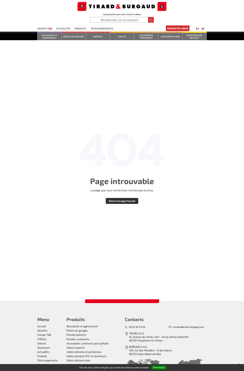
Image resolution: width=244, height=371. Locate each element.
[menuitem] (197, 29)
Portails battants (76, 335)
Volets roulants (75, 347)
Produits (80, 28)
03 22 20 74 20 (137, 326)
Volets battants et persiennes (84, 352)
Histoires (42, 330)
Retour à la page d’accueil (122, 201)
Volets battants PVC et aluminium (86, 356)
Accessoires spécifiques (146, 36)
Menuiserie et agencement (49, 36)
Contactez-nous (177, 28)
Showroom (43, 347)
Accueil (41, 326)
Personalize (159, 367)
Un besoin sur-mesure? (194, 36)
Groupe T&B (44, 335)
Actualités (63, 28)
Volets (122, 36)
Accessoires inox (170, 36)
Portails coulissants (78, 339)
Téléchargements (101, 28)
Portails (98, 36)
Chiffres (41, 339)
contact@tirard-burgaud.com (188, 326)
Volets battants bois (78, 360)
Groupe (44, 28)
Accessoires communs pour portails (87, 343)
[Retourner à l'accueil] (122, 6)
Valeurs (41, 343)
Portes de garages (73, 36)
